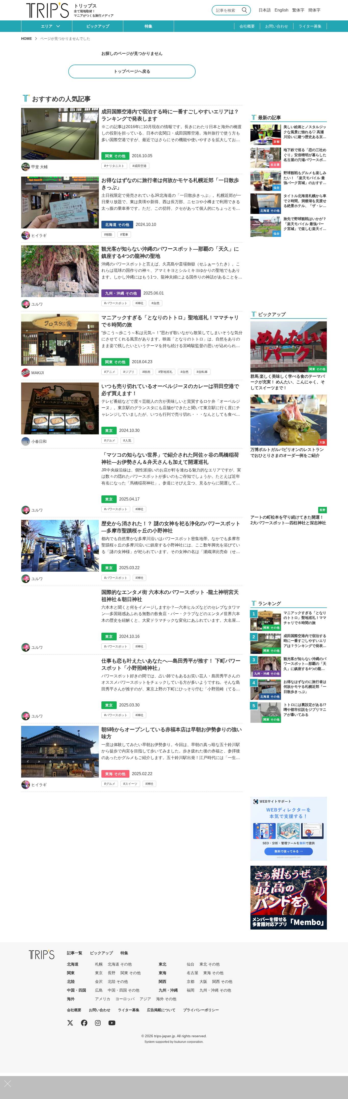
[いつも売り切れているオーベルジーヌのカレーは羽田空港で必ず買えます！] (132, 415)
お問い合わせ (276, 26)
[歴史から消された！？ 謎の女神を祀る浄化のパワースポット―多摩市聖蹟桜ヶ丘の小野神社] (132, 553)
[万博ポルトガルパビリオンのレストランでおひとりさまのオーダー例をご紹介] (288, 426)
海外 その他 (166, 999)
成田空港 (140, 166)
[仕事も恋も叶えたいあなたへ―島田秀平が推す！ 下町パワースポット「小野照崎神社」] (132, 690)
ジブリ (129, 372)
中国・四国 (76, 990)
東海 (162, 973)
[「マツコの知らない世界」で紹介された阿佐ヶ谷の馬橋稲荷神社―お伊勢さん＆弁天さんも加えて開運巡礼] (132, 484)
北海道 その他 (120, 964)
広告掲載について (161, 1010)
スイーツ (131, 784)
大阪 (203, 981)
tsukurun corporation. (189, 1041)
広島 (99, 990)
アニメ (110, 372)
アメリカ (102, 999)
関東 (71, 973)
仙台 (190, 964)
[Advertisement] (288, 77)
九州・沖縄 (168, 990)
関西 (162, 981)
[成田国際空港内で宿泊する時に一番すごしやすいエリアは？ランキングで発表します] (132, 139)
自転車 (203, 372)
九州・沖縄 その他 (215, 990)
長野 (111, 973)
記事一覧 (74, 953)
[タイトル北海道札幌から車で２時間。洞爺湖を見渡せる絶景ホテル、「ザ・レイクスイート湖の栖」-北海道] (288, 203)
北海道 (72, 964)
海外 (71, 999)
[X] (70, 1023)
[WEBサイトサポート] (288, 800)
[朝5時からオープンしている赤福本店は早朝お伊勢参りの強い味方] (132, 759)
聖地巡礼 (166, 372)
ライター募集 (310, 26)
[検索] (245, 10)
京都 (190, 981)
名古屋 (192, 973)
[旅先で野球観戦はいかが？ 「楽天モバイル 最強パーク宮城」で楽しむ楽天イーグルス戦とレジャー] (288, 226)
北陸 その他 (118, 981)
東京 (99, 973)
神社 (140, 303)
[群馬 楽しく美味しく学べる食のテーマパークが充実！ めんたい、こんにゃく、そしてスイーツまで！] (288, 356)
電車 (125, 234)
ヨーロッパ (125, 999)
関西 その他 (222, 981)
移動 (109, 234)
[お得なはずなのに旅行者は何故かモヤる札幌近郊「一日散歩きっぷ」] (132, 209)
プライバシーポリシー (201, 1010)
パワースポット (116, 303)
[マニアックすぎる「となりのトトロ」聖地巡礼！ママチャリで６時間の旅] (132, 347)
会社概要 (247, 26)
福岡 (190, 990)
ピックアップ (97, 26)
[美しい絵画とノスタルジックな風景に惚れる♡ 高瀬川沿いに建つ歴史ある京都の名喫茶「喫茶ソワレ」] (288, 135)
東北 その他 (209, 964)
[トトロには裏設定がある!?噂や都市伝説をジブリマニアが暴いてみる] (288, 712)
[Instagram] (98, 1023)
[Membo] (288, 869)
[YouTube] (111, 1023)
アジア (145, 999)
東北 (162, 964)
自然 (156, 303)
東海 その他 (213, 973)
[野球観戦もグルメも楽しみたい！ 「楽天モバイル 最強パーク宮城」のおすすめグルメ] (288, 180)
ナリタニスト (115, 166)
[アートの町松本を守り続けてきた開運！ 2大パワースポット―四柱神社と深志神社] (288, 494)
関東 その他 (131, 973)
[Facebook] (84, 1023)
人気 (128, 440)
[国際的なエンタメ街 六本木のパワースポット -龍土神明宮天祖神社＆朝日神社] (132, 621)
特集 (148, 26)
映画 (147, 372)
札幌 (99, 964)
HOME (26, 38)
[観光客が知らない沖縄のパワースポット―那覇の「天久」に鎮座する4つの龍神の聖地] (132, 278)
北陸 (71, 981)
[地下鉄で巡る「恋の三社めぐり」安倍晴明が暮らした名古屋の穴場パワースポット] (288, 158)
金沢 (99, 981)
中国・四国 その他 (123, 990)
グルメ (110, 440)
